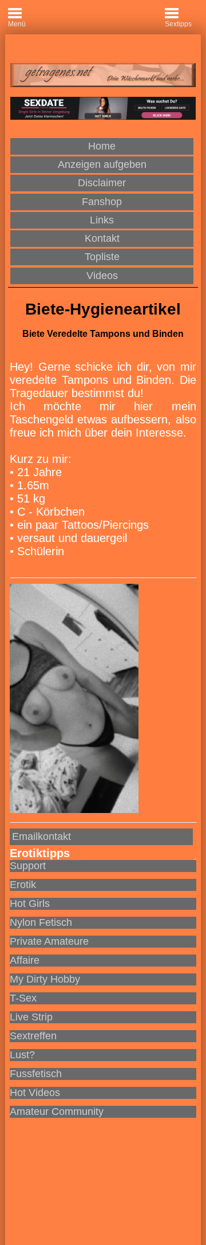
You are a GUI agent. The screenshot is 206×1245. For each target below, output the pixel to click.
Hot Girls (30, 903)
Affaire (24, 960)
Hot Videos (35, 1092)
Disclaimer (102, 182)
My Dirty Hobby (45, 979)
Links (102, 220)
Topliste (102, 256)
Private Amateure (49, 941)
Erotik (23, 884)
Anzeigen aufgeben (102, 164)
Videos (102, 275)
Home (102, 146)
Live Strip (31, 1017)
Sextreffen (33, 1036)
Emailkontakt (41, 836)
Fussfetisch (36, 1073)
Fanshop (102, 201)
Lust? (22, 1055)
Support (28, 865)
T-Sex (23, 998)
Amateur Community (57, 1111)
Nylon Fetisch (41, 922)
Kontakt (102, 238)
